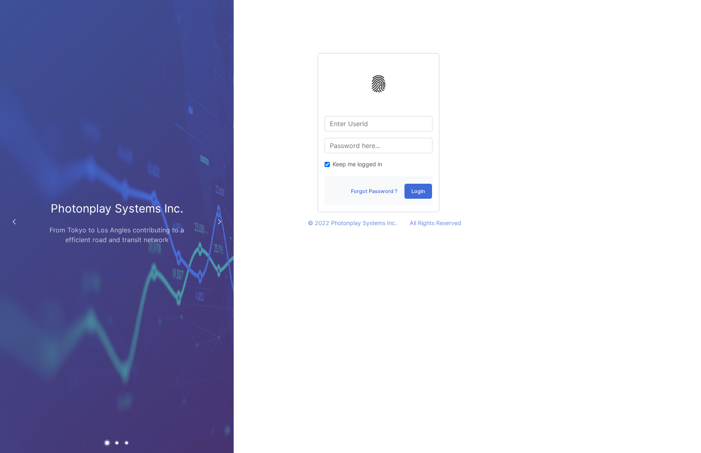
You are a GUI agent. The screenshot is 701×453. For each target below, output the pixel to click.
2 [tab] (117, 443)
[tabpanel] (117, 226)
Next (219, 222)
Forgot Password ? (374, 191)
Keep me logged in (357, 164)
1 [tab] (108, 443)
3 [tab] (127, 443)
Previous (14, 222)
